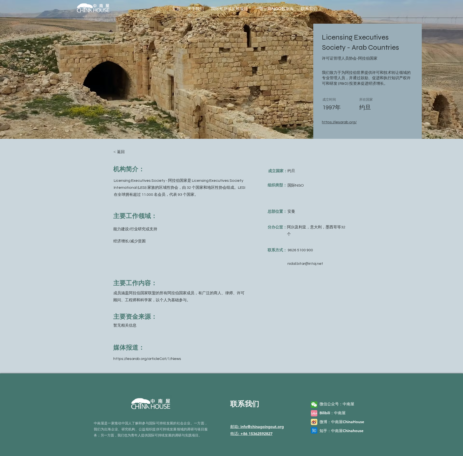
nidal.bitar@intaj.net (305, 264)
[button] (195, 8)
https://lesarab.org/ (339, 122)
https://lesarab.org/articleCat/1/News (147, 359)
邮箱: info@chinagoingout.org (257, 426)
